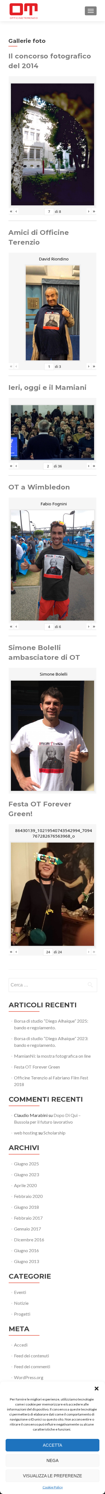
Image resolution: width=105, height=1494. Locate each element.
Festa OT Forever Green (37, 1066)
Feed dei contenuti (31, 1355)
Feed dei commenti (32, 1366)
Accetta (52, 1445)
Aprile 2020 (25, 1185)
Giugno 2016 (26, 1250)
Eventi (20, 1292)
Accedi (20, 1344)
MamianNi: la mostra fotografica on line (52, 1056)
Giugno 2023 (26, 1174)
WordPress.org (28, 1377)
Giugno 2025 (26, 1163)
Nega (52, 1460)
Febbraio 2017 (28, 1217)
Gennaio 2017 (27, 1228)
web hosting (26, 1132)
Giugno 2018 (26, 1207)
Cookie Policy (53, 1487)
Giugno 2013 (26, 1261)
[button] (96, 1388)
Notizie (21, 1303)
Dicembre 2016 (29, 1239)
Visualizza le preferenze (52, 1475)
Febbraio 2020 (28, 1196)
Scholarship (54, 1132)
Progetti (22, 1313)
